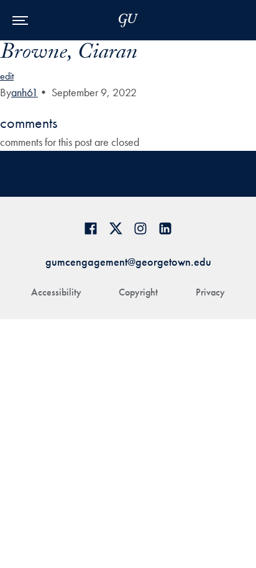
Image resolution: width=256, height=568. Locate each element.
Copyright (138, 292)
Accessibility (56, 292)
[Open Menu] (20, 20)
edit (7, 76)
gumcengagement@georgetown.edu (128, 262)
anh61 (24, 92)
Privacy (210, 292)
